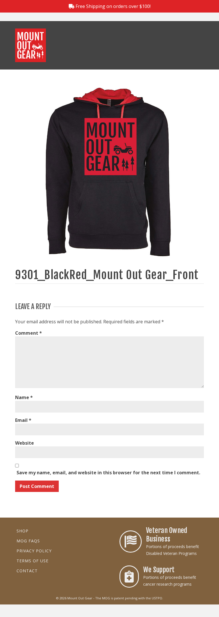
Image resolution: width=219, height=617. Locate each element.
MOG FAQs (28, 541)
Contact (27, 570)
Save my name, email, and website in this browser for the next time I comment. (108, 472)
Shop (23, 531)
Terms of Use (32, 560)
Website (24, 443)
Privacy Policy (34, 550)
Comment (28, 333)
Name (24, 397)
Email (23, 420)
